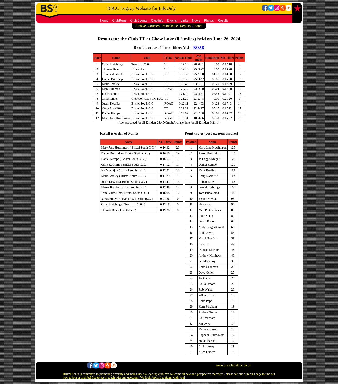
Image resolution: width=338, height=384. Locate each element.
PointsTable (170, 26)
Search (197, 26)
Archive (140, 26)
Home (104, 20)
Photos (209, 20)
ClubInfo (157, 20)
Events (172, 20)
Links (184, 20)
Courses (154, 26)
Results (223, 20)
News (196, 20)
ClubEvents (138, 20)
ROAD (198, 47)
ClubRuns (119, 20)
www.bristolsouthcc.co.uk (233, 365)
